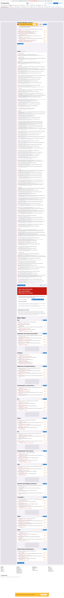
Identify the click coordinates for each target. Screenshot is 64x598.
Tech (42, 5)
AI (25, 5)
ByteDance (20, 391)
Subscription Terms (51, 570)
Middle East (23, 429)
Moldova (25, 426)
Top (18, 24)
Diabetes (20, 475)
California (23, 500)
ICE (24, 407)
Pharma (28, 470)
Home (2, 5)
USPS (19, 377)
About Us (2, 568)
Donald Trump (20, 402)
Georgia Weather (21, 41)
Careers (33, 569)
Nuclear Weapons (25, 361)
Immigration (25, 442)
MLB (24, 339)
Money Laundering (25, 454)
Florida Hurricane (21, 522)
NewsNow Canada (19, 572)
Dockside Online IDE (35, 570)
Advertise (33, 568)
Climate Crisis (22, 5)
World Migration (25, 344)
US (28, 344)
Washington (20, 538)
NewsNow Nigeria (19, 569)
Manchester (20, 435)
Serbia (26, 424)
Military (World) (21, 344)
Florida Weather (21, 37)
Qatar (19, 429)
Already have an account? (22, 301)
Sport (35, 5)
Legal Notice (50, 569)
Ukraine (16, 5)
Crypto (19, 494)
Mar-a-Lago (20, 557)
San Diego (25, 32)
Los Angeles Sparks (21, 505)
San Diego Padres (21, 339)
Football (31, 5)
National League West (28, 339)
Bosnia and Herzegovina (22, 424)
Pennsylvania (27, 372)
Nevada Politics (21, 372)
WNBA (29, 505)
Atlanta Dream (26, 505)
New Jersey (22, 552)
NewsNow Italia (19, 571)
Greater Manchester (25, 435)
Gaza (13, 5)
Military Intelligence (26, 323)
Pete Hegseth (20, 356)
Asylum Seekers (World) (30, 442)
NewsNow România (19, 570)
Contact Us (2, 569)
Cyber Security (30, 435)
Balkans (29, 424)
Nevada (24, 372)
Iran (18, 5)
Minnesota (26, 407)
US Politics (24, 402)
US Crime (26, 500)
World (10, 5)
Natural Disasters (25, 37)
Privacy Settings (50, 571)
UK (8, 5)
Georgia (31, 41)
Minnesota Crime (21, 407)
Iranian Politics (22, 459)
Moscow (22, 323)
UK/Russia (20, 437)
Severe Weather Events (30, 32)
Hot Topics (5, 5)
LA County (20, 500)
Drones (20, 552)
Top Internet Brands (27, 391)
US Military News (29, 356)
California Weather (21, 32)
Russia (20, 323)
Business (28, 5)
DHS (19, 527)
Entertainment (38, 5)
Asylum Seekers (21, 442)
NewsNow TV (3, 571)
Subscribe (2, 570)
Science (45, 5)
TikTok (23, 391)
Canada (27, 402)
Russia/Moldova (21, 426)
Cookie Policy (50, 568)
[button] (24, 51)
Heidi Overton (20, 470)
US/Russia (28, 328)
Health (22, 475)
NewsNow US (19, 568)
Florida (29, 37)
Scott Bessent (21, 454)
